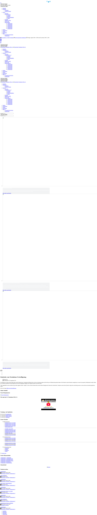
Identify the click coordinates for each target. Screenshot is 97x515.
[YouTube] (0, 39)
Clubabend (7, 417)
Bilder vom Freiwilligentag (11, 388)
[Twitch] (0, 38)
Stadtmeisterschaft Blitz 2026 (10, 430)
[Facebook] (0, 40)
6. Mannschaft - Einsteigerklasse (6, 462)
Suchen (1, 113)
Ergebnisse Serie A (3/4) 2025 (10, 424)
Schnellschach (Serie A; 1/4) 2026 (6, 491)
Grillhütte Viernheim (5, 505)
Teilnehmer (7, 448)
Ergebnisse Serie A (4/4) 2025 (10, 425)
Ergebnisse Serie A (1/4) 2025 (10, 422)
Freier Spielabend (3, 475)
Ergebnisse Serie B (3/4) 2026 (10, 445)
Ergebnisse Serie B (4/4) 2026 (10, 434)
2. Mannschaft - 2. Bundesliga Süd (6, 458)
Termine (6, 449)
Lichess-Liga (4, 453)
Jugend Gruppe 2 (9, 416)
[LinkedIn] (0, 42)
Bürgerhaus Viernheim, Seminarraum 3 (8, 473)
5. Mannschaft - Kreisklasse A (5, 461)
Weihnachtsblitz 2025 (9, 426)
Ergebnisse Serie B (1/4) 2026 (10, 429)
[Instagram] (0, 41)
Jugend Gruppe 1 (9, 415)
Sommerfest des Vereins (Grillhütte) (6, 503)
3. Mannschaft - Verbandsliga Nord (6, 459)
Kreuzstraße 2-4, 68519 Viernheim (7, 37)
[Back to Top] (0, 2)
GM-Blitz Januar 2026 (9, 428)
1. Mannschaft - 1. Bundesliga (5, 457)
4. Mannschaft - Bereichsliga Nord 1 (6, 460)
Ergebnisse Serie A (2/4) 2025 (10, 423)
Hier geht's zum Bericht (7, 193)
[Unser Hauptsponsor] (4, 394)
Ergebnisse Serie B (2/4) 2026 (10, 431)
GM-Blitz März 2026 (8, 432)
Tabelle (6, 451)
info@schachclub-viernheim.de (20, 37)
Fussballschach (8, 414)
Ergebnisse (7, 450)
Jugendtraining (3, 471)
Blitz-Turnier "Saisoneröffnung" (6, 483)
